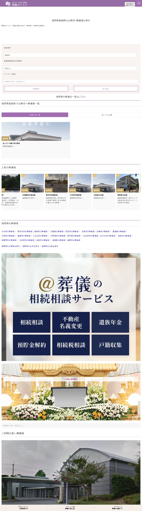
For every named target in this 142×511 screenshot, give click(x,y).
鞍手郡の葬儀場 (53, 233)
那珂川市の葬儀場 (22, 230)
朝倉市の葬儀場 (99, 233)
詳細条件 (36, 88)
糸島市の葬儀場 (7, 237)
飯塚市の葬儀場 (37, 230)
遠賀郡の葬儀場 (22, 237)
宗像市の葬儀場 (93, 230)
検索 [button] (124, 420)
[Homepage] (16, 2)
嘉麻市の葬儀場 (8, 233)
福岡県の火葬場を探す (10, 242)
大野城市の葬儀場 (38, 233)
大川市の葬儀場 (7, 230)
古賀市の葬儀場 (80, 230)
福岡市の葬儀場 (35, 237)
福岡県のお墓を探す (45, 242)
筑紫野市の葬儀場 (113, 233)
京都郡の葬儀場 (51, 230)
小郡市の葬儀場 (121, 230)
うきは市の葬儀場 (22, 233)
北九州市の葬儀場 (68, 233)
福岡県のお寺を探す (28, 242)
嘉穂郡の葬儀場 (108, 230)
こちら (82, 95)
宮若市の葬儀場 (65, 230)
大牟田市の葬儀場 (129, 233)
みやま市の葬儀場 (83, 233)
